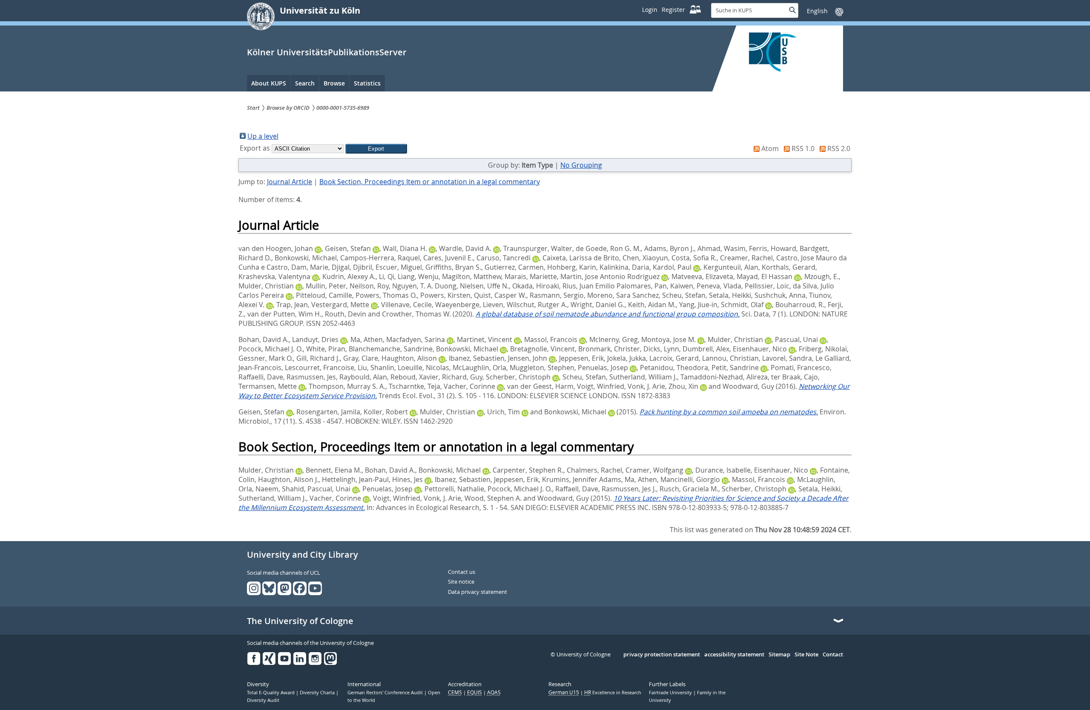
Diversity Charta (318, 693)
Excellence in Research (612, 693)
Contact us (461, 572)
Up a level (262, 136)
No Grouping (581, 165)
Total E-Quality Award (271, 693)
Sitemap (779, 654)
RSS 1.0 (803, 148)
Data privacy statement (477, 592)
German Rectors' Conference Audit (385, 693)
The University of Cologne (300, 621)
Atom (770, 148)
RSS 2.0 (838, 148)
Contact (833, 654)
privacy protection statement (661, 654)
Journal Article (289, 181)
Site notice (461, 582)
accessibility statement (734, 654)
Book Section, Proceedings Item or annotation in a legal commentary (429, 181)
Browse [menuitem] (334, 83)
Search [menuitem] (305, 83)
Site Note (806, 654)
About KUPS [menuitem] (268, 83)
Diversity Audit (263, 700)
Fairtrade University (671, 693)
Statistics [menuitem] (367, 83)
